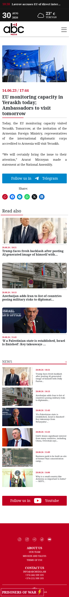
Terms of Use (34, 560)
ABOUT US (34, 548)
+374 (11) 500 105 (34, 578)
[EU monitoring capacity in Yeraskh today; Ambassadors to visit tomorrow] (34, 66)
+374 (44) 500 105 (34, 575)
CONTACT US (34, 568)
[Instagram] (27, 539)
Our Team (34, 552)
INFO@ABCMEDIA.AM (34, 571)
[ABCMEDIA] (13, 29)
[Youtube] (49, 539)
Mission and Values (34, 556)
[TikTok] (42, 539)
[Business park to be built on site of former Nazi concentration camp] (17, 457)
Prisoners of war (20, 592)
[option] (34, 6)
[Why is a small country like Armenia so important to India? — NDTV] (17, 478)
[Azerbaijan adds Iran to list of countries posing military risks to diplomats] (34, 275)
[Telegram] (34, 539)
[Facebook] (20, 539)
